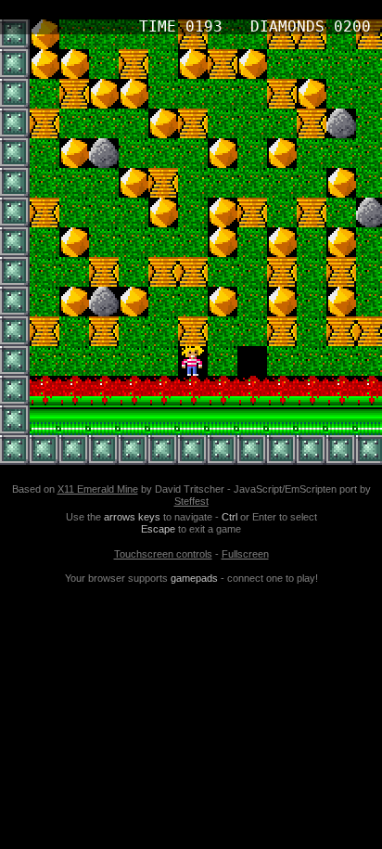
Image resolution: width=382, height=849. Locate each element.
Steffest (191, 501)
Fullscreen (245, 554)
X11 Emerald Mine (97, 489)
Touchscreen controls (163, 554)
